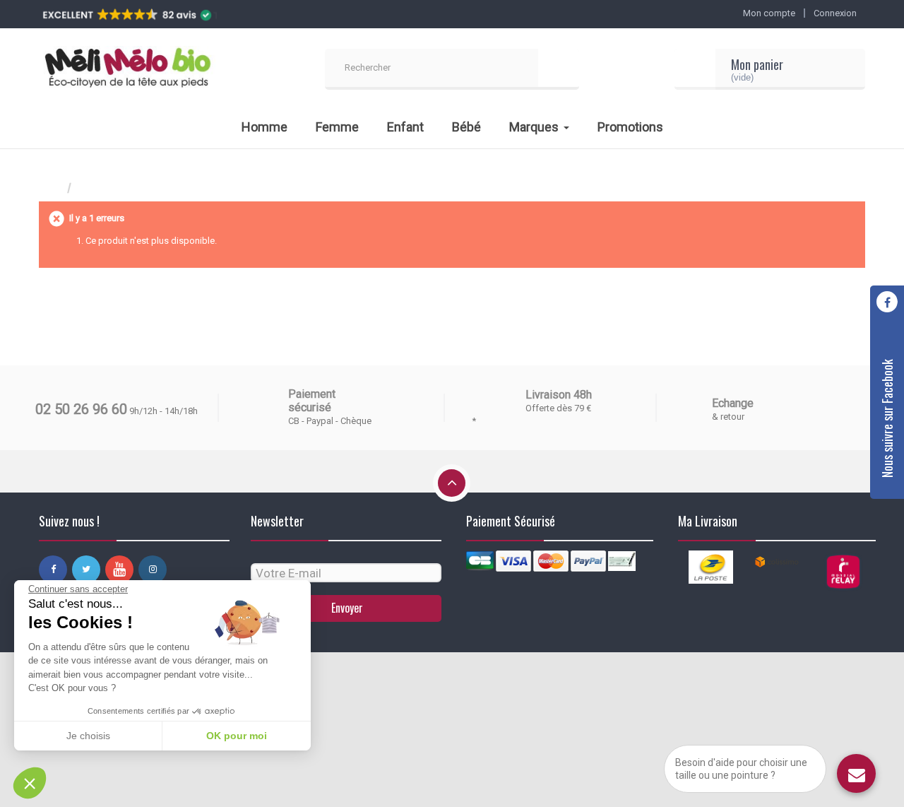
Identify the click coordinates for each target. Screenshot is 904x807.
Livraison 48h (558, 394)
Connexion (835, 13)
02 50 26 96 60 (81, 409)
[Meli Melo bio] (127, 69)
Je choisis (88, 735)
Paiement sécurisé (311, 400)
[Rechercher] (558, 69)
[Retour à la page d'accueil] (53, 188)
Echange (733, 403)
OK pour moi (236, 735)
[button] (30, 783)
